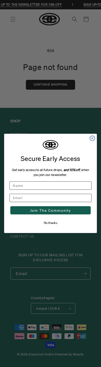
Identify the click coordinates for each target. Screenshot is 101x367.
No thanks (50, 223)
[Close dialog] (92, 138)
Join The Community (50, 210)
